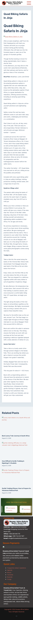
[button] (16, 616)
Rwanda (9, 577)
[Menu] (29, 3)
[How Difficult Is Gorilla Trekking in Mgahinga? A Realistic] (16, 450)
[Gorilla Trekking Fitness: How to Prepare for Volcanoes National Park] (16, 477)
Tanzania (10, 575)
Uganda (9, 570)
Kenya (9, 572)
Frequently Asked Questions (16, 568)
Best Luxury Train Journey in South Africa (16, 436)
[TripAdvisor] (20, 509)
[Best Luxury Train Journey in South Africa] (16, 424)
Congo (9, 579)
